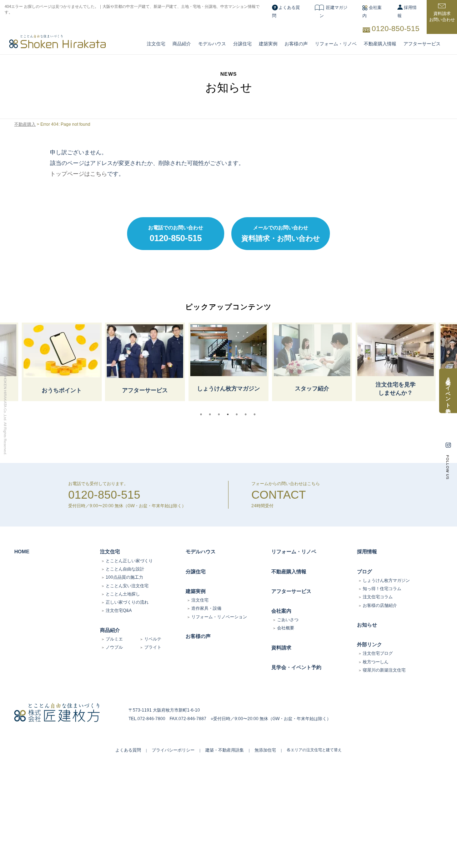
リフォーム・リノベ (336, 43)
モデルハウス (201, 551)
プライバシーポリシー (173, 750)
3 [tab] (220, 414)
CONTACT (278, 494)
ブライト (152, 647)
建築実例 (268, 43)
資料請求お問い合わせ (442, 16)
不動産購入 (25, 124)
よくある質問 (128, 750)
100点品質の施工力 (124, 577)
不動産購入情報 (380, 43)
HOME (21, 551)
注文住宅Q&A (119, 610)
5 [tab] (238, 414)
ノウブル (114, 647)
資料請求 (281, 647)
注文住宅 (156, 43)
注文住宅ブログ (378, 653)
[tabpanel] (228, 362)
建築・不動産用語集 (224, 750)
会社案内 (281, 611)
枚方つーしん (375, 661)
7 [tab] (256, 414)
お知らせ (367, 625)
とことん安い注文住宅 (127, 585)
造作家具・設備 (206, 608)
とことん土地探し (123, 594)
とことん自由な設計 (125, 569)
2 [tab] (211, 414)
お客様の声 (296, 43)
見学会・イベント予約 (296, 667)
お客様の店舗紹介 (380, 605)
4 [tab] (229, 414)
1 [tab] (202, 414)
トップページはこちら (78, 174)
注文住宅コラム (378, 596)
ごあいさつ (287, 619)
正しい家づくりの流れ (127, 602)
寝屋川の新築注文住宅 (384, 670)
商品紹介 (181, 43)
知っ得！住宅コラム (382, 588)
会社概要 (285, 627)
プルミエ (114, 639)
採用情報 (367, 551)
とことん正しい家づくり (129, 560)
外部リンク (369, 644)
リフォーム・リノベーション (219, 616)
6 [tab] (247, 414)
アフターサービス (422, 43)
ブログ (364, 571)
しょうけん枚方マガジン (386, 580)
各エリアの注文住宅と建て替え (314, 750)
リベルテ (152, 639)
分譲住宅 (242, 43)
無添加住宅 (265, 750)
